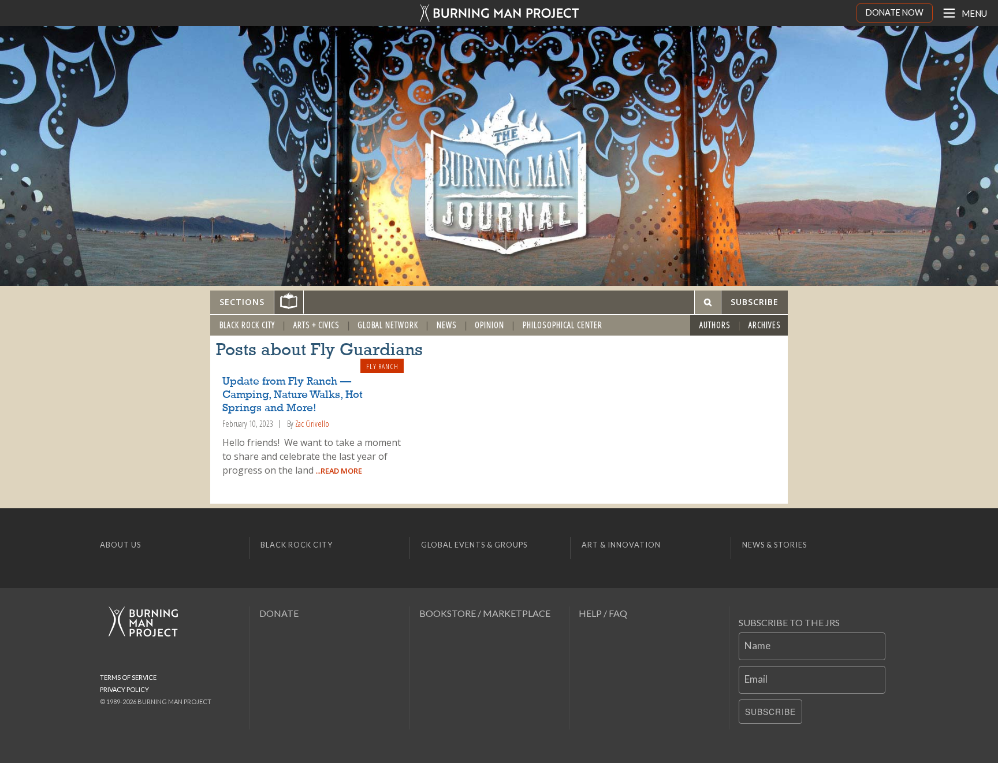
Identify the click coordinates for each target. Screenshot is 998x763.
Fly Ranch (382, 366)
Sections (242, 301)
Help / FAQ (603, 613)
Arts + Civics (316, 324)
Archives (764, 324)
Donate (279, 613)
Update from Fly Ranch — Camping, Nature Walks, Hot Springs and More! (292, 395)
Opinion (489, 324)
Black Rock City (247, 324)
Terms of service (128, 677)
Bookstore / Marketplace (484, 613)
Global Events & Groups (474, 544)
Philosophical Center (562, 324)
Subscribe (770, 711)
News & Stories (774, 544)
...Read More (338, 471)
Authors (715, 324)
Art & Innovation (621, 544)
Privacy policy (124, 689)
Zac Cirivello (312, 423)
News (447, 324)
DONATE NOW (894, 12)
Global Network (388, 324)
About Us (120, 544)
